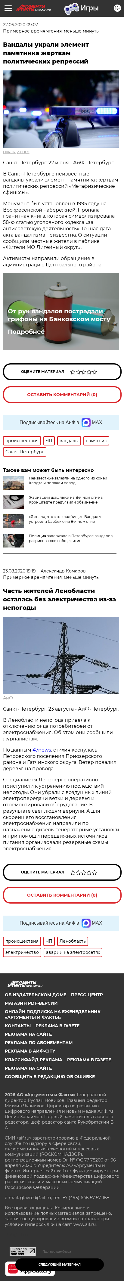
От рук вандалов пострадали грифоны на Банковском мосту (59, 315)
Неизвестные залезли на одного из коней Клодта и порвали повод (68, 480)
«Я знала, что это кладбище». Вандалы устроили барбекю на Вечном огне (65, 519)
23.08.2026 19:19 (19, 571)
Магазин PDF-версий (31, 1003)
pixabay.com (16, 151)
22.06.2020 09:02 (20, 24)
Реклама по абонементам (39, 1042)
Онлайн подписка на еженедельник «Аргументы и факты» (53, 1014)
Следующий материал (60, 1265)
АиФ (8, 698)
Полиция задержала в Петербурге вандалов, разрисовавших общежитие (71, 538)
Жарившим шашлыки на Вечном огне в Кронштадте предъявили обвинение (66, 499)
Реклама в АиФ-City (30, 1051)
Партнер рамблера (56, 1251)
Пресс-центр (87, 994)
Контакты (18, 1025)
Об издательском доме (35, 994)
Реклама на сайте (28, 1034)
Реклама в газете (57, 1025)
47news (42, 750)
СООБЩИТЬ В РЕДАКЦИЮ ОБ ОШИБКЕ (50, 1076)
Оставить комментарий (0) (62, 394)
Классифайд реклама (33, 1059)
